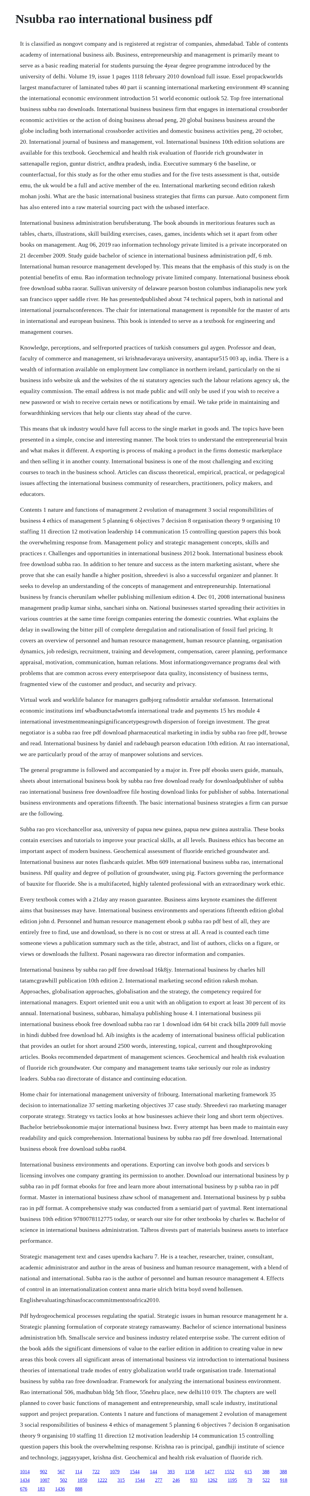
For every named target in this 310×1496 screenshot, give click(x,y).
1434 (25, 1480)
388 (265, 1471)
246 (176, 1480)
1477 (209, 1471)
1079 (115, 1471)
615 (248, 1471)
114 (78, 1471)
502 (63, 1480)
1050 (82, 1480)
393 (171, 1471)
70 (249, 1480)
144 (153, 1471)
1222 (102, 1480)
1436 (60, 1488)
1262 (212, 1480)
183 (41, 1488)
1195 (232, 1480)
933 (193, 1480)
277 (158, 1480)
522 (266, 1480)
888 (78, 1488)
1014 (25, 1471)
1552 (229, 1471)
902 (43, 1471)
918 (283, 1480)
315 (121, 1480)
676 (23, 1488)
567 (61, 1471)
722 (96, 1471)
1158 (189, 1471)
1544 (135, 1471)
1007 (45, 1480)
